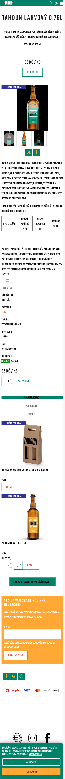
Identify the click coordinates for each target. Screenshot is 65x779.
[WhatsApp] (21, 676)
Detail (9, 487)
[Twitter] (28, 152)
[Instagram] (13, 676)
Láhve (4, 312)
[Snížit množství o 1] (11, 383)
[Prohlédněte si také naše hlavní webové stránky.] (17, 737)
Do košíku (32, 72)
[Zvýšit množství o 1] (11, 379)
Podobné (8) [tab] (31, 405)
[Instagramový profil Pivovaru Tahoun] (32, 737)
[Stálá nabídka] (32, 443)
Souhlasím (31, 771)
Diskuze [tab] (32, 414)
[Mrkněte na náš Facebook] (48, 737)
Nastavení (31, 762)
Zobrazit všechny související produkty (32, 582)
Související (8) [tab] (31, 397)
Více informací (35, 754)
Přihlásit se (15, 655)
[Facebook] (36, 152)
